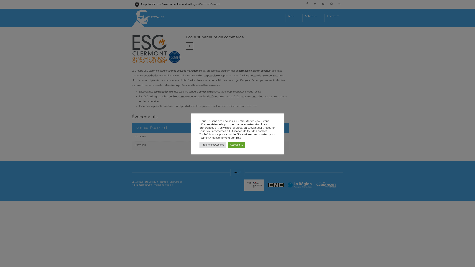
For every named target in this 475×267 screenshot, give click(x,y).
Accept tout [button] (236, 144)
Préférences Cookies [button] (213, 144)
